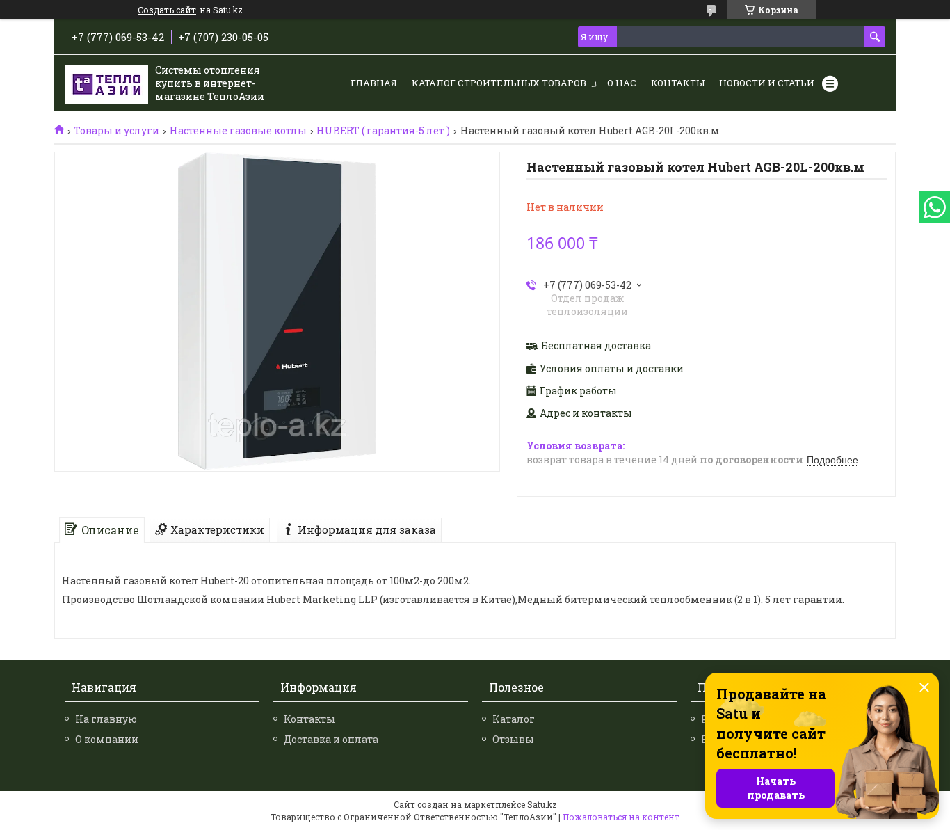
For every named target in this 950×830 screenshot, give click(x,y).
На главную (106, 719)
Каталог (513, 719)
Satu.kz (542, 804)
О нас (621, 83)
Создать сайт (167, 10)
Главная (374, 83)
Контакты (678, 83)
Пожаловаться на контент (621, 816)
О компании (106, 739)
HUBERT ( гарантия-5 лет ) (383, 131)
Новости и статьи (766, 83)
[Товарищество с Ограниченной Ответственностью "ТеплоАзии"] (106, 83)
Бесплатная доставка (596, 346)
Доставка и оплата (331, 739)
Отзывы (513, 739)
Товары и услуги (116, 131)
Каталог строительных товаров (499, 83)
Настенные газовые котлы (238, 131)
